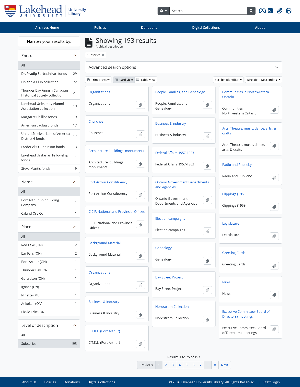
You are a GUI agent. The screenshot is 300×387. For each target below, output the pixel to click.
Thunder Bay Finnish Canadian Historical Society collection (49, 93)
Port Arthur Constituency (108, 182)
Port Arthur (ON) (49, 262)
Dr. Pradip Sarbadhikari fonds (49, 74)
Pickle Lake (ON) (49, 313)
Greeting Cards (234, 253)
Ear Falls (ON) (49, 254)
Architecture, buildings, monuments (116, 151)
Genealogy (163, 248)
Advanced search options (112, 67)
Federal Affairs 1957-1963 (174, 153)
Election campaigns (170, 218)
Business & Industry (104, 301)
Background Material (105, 243)
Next (224, 365)
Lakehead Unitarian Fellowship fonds (49, 157)
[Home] (46, 11)
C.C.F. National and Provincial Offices (117, 211)
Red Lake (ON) (49, 246)
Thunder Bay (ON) (49, 271)
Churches (96, 121)
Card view (126, 80)
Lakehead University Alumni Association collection (49, 106)
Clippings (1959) (234, 194)
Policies (100, 27)
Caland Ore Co (49, 214)
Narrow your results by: (49, 41)
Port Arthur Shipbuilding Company (49, 202)
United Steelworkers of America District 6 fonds (49, 136)
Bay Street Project (169, 277)
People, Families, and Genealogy (180, 92)
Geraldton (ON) (49, 279)
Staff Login (271, 382)
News (226, 282)
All (23, 65)
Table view (147, 80)
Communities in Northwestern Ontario (245, 94)
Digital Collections (206, 27)
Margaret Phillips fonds (49, 118)
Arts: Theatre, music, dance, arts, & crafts (249, 130)
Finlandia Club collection (49, 83)
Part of (27, 55)
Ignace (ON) (49, 288)
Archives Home (47, 27)
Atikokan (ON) (49, 304)
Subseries (49, 344)
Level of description (39, 325)
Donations (149, 27)
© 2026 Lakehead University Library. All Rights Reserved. (212, 382)
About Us (29, 382)
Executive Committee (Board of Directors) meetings (246, 314)
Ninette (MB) (49, 296)
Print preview (100, 80)
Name (27, 182)
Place (26, 227)
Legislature (230, 223)
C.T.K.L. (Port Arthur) (104, 331)
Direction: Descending (262, 80)
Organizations (99, 92)
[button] (261, 10)
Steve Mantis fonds (49, 169)
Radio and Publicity (237, 164)
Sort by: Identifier (227, 80)
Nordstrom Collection (172, 306)
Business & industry (170, 123)
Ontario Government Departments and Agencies (182, 184)
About (260, 27)
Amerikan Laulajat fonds (49, 126)
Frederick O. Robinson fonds (49, 148)
